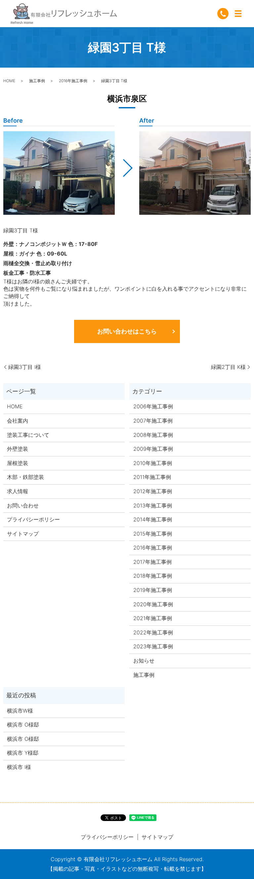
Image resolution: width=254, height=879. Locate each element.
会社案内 (17, 420)
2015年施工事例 (152, 533)
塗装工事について (28, 435)
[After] (195, 173)
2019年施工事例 (152, 590)
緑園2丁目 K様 (228, 367)
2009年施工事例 (153, 448)
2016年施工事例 (73, 80)
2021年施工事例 (152, 618)
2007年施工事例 (153, 420)
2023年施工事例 (153, 646)
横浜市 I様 (19, 767)
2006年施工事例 (153, 406)
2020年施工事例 (153, 604)
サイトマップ (23, 533)
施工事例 (37, 80)
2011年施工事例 (152, 477)
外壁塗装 (17, 448)
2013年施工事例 (152, 505)
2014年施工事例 (152, 519)
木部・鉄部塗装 (25, 477)
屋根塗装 (17, 463)
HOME (9, 80)
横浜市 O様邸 (23, 724)
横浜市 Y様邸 (22, 752)
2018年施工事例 (152, 575)
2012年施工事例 (152, 491)
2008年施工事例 (153, 435)
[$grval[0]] (59, 173)
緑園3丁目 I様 (24, 367)
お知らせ (143, 660)
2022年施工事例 (153, 632)
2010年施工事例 (152, 463)
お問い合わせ (23, 505)
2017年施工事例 (152, 561)
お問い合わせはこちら (127, 331)
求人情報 (17, 491)
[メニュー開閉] (238, 13)
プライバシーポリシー (33, 519)
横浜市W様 (20, 710)
